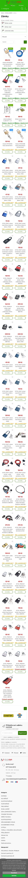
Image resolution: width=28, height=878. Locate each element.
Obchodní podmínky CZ (7, 853)
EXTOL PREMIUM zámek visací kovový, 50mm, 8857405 (20, 665)
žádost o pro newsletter (11, 737)
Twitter (24, 753)
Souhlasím (14, 875)
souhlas (10, 737)
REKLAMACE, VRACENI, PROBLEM (10, 850)
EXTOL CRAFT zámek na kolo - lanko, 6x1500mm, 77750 (20, 474)
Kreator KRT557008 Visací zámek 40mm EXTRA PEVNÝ (20, 145)
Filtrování (4, 36)
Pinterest (15, 753)
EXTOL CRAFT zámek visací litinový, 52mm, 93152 (7, 419)
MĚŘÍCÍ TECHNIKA (6, 817)
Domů (2, 13)
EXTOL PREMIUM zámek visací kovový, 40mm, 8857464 (7, 638)
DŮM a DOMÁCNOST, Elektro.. (8, 811)
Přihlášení (21, 5)
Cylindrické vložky (9, 30)
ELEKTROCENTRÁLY (6, 819)
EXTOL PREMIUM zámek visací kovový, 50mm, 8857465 (20, 638)
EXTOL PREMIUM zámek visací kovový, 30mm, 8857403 (7, 585)
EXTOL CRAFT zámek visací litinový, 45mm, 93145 (20, 393)
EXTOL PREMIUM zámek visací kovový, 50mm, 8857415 (20, 612)
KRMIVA (3, 840)
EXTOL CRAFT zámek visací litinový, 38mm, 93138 (7, 393)
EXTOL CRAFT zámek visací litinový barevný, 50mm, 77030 (7, 225)
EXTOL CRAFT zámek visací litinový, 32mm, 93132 (20, 366)
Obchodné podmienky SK (7, 856)
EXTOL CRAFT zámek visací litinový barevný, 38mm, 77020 (7, 198)
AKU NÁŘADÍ (4, 798)
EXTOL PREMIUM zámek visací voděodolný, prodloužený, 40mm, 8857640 (7, 310)
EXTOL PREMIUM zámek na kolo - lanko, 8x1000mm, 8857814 (7, 501)
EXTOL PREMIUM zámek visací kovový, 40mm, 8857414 (7, 612)
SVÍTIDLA (3, 827)
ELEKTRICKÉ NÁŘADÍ (6, 801)
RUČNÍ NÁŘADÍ (5, 804)
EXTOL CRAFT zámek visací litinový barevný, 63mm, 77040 (20, 225)
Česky (13, 5)
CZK (6, 5)
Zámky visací (8, 27)
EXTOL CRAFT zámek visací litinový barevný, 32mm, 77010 (20, 172)
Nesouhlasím (14, 872)
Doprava (3, 858)
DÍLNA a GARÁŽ (8, 13)
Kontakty (9, 776)
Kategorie (6, 8)
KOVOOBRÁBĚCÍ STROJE (7, 824)
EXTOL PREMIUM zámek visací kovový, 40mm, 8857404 (7, 665)
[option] (8, 715)
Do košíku (7, 70)
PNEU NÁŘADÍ (4, 806)
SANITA (3, 838)
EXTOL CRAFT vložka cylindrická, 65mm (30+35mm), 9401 (20, 529)
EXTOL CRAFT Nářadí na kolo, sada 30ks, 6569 (20, 446)
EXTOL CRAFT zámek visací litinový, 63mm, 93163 (20, 419)
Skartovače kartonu (6, 843)
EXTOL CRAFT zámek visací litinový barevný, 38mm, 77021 (20, 198)
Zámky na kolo (8, 23)
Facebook (6, 753)
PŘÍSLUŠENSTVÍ (5, 832)
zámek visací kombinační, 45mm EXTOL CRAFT (20, 64)
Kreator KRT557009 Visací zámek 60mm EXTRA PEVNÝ (7, 64)
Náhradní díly (4, 835)
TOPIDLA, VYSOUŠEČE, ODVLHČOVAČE (11, 830)
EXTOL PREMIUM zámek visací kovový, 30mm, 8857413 (20, 585)
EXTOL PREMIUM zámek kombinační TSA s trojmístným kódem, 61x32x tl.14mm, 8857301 (7, 693)
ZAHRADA (4, 796)
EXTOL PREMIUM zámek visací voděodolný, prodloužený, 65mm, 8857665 (7, 92)
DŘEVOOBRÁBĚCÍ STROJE (8, 822)
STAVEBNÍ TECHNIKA (6, 814)
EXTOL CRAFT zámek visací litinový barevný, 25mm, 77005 (7, 172)
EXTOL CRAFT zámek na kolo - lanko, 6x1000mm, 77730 (7, 474)
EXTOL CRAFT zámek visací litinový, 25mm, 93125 (7, 366)
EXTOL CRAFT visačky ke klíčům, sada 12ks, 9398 (20, 557)
